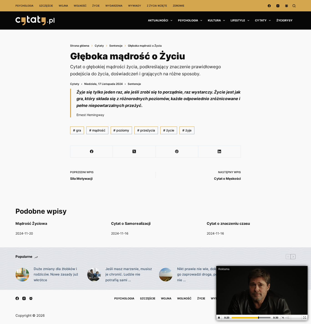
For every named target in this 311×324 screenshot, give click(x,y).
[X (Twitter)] (134, 151)
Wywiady (134, 5)
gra (77, 130)
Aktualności (158, 20)
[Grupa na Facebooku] (286, 5)
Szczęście (46, 5)
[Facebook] (269, 5)
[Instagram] (277, 5)
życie (168, 130)
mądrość (97, 130)
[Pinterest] (177, 151)
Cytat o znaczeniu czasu (228, 223)
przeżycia (146, 130)
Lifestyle (238, 20)
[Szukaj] (294, 5)
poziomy (121, 130)
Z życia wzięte (157, 5)
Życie (96, 5)
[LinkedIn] (219, 151)
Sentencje (134, 84)
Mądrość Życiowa (31, 223)
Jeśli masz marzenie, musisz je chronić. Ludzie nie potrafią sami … (128, 274)
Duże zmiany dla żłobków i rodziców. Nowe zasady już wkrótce (56, 274)
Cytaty (261, 20)
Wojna (63, 5)
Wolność (80, 5)
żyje (186, 130)
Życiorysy (284, 20)
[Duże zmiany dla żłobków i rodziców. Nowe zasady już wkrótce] (22, 274)
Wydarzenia (113, 5)
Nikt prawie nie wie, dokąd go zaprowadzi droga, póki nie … (198, 274)
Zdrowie (178, 5)
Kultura (214, 20)
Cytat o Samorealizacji (130, 223)
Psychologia (24, 5)
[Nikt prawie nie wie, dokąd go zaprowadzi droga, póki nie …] (166, 274)
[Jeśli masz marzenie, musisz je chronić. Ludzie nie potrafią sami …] (94, 274)
